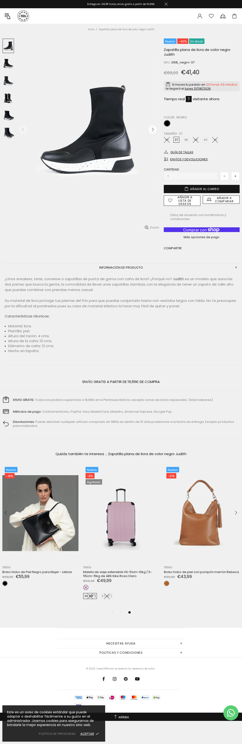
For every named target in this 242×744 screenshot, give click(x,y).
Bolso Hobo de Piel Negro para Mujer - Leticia (37, 572)
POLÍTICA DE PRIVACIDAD (57, 734)
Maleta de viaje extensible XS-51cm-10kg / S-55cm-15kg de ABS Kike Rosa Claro (117, 574)
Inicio (91, 29)
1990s (23, 16)
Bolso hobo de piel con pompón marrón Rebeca (201, 572)
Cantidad (171, 169)
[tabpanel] (121, 537)
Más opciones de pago (202, 237)
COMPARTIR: (173, 248)
